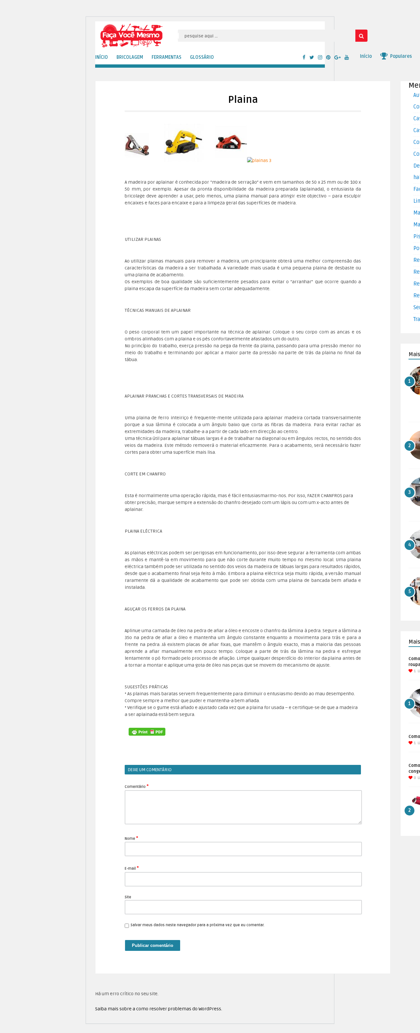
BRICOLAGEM (129, 57)
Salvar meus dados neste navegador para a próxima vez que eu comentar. (197, 925)
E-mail (132, 868)
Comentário (137, 786)
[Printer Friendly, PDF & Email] (147, 732)
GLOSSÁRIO (202, 57)
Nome (131, 838)
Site (128, 897)
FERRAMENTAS (166, 57)
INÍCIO (101, 57)
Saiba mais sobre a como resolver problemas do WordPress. (158, 1009)
